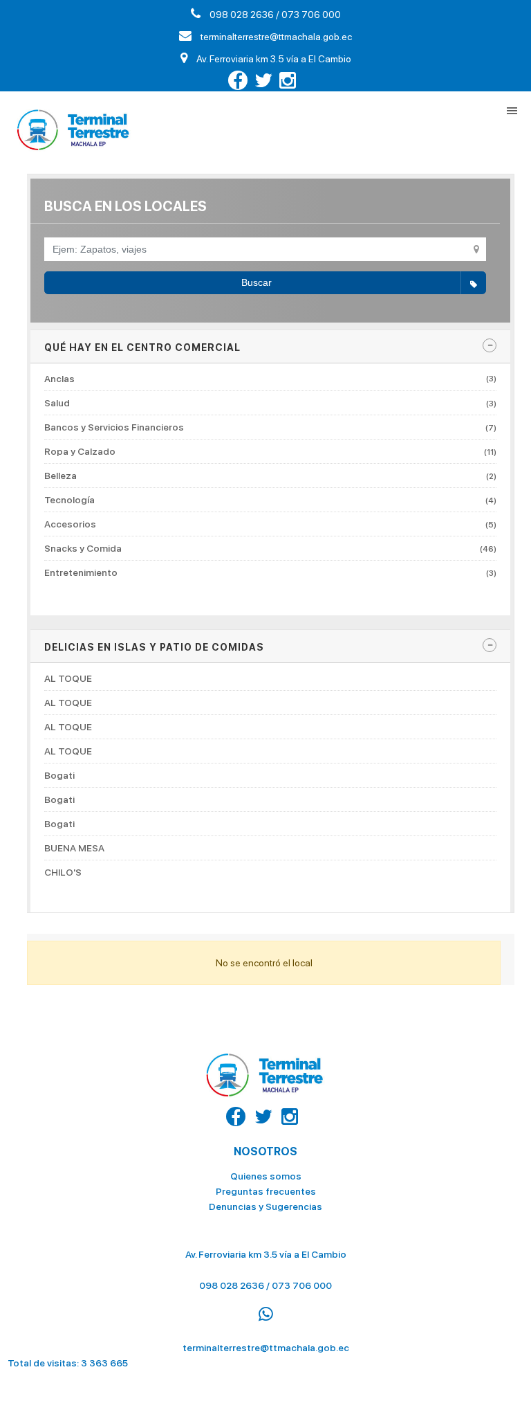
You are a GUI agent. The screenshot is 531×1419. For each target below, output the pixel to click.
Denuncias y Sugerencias (265, 1206)
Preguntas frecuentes (266, 1191)
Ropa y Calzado (270, 451)
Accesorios (270, 524)
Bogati (59, 775)
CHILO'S (63, 872)
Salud (270, 402)
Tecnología (270, 499)
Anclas (270, 379)
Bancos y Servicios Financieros (270, 427)
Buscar (256, 282)
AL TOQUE (68, 679)
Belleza (270, 475)
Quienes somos (265, 1176)
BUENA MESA (74, 847)
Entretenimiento (270, 572)
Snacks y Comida (270, 548)
